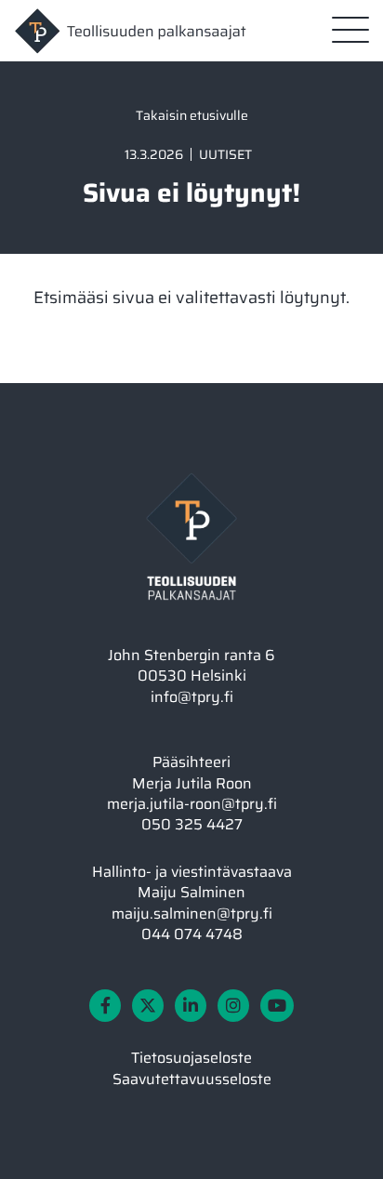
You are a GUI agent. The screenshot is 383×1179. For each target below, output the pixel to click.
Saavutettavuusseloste (191, 1079)
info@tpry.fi (192, 697)
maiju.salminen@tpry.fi (192, 913)
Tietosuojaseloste (191, 1057)
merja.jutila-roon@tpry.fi (192, 803)
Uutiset (225, 154)
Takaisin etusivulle (192, 115)
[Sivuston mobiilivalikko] (350, 30)
